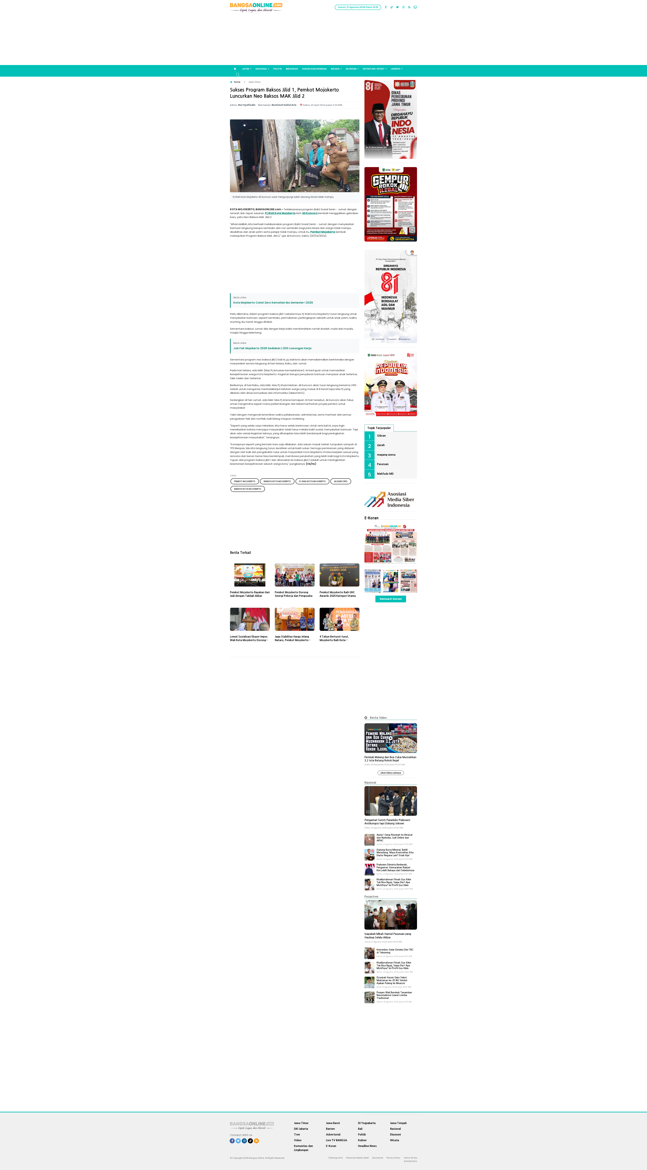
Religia (335, 68)
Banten (330, 1128)
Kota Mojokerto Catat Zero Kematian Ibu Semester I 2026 (273, 303)
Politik (277, 68)
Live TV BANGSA (336, 1140)
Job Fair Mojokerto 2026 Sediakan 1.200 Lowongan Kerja (272, 348)
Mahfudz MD (385, 473)
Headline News (367, 1146)
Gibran (381, 435)
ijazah (381, 445)
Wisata (394, 1140)
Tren (297, 1134)
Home (237, 82)
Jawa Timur (301, 1123)
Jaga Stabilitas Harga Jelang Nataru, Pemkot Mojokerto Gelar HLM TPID (292, 640)
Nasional (261, 68)
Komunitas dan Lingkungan (303, 1148)
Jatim (245, 68)
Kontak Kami (410, 1161)
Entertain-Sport (373, 68)
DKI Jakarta (301, 1128)
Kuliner (362, 1140)
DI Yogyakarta (367, 1123)
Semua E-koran (391, 599)
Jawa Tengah (398, 1123)
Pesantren (371, 896)
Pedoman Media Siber (357, 1157)
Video (297, 1140)
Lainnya (395, 68)
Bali (360, 1128)
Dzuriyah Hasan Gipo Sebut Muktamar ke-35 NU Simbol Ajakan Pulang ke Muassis (392, 980)
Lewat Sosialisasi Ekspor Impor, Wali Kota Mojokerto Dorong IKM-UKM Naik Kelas (249, 640)
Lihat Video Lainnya (390, 772)
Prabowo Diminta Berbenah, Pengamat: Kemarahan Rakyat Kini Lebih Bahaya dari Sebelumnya (395, 867)
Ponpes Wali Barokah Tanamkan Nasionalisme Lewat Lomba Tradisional (394, 995)
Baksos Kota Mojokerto (247, 488)
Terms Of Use (410, 1157)
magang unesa (386, 454)
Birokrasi (292, 68)
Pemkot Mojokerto (322, 232)
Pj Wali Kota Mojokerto (280, 213)
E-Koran (371, 518)
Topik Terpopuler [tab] (379, 427)
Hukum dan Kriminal (314, 68)
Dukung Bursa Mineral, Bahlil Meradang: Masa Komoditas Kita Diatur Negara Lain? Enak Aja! (395, 853)
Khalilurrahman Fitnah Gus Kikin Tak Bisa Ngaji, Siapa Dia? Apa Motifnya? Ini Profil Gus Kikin (394, 882)
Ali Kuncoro (310, 213)
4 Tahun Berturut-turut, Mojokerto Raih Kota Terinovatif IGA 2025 (334, 640)
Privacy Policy (393, 1157)
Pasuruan (383, 464)
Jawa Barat (333, 1123)
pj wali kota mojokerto (312, 481)
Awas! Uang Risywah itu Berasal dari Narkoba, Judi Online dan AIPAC (394, 838)
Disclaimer (377, 1157)
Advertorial (333, 1134)
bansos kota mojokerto (277, 481)
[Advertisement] (323, 39)
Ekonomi (351, 68)
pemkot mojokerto (244, 481)
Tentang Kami (335, 1157)
